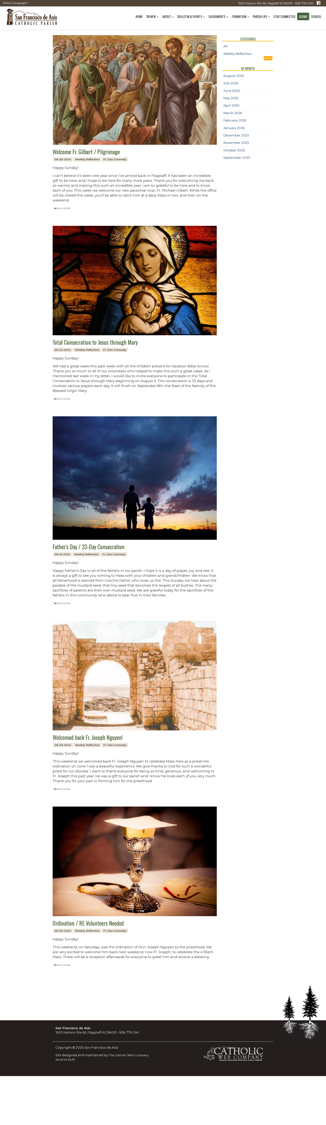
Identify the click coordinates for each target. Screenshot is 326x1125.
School (316, 16)
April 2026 (231, 105)
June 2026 (231, 91)
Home (139, 16)
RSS (267, 58)
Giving (303, 16)
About (167, 16)
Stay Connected (284, 16)
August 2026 (233, 76)
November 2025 (236, 143)
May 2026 (230, 98)
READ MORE (63, 208)
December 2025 (236, 135)
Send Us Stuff (65, 1059)
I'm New (151, 16)
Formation (239, 16)
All (225, 46)
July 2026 (230, 83)
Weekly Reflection (237, 54)
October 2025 (234, 150)
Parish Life (260, 16)
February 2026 (234, 120)
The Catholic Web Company (129, 1055)
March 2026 (232, 113)
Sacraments (217, 16)
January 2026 (234, 128)
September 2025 (236, 157)
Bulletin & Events (190, 16)
